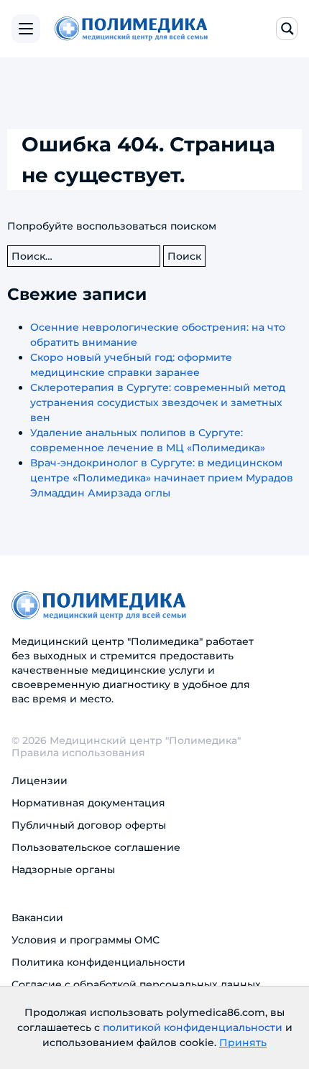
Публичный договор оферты (88, 825)
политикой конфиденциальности (192, 1027)
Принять (243, 1042)
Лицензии (39, 780)
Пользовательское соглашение (95, 847)
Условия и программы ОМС (85, 939)
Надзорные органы (63, 869)
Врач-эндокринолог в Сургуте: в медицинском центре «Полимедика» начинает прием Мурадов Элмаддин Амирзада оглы (161, 477)
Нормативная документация (88, 802)
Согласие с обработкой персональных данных (136, 984)
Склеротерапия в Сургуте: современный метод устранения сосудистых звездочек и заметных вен (157, 402)
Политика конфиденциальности (98, 962)
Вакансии (37, 917)
